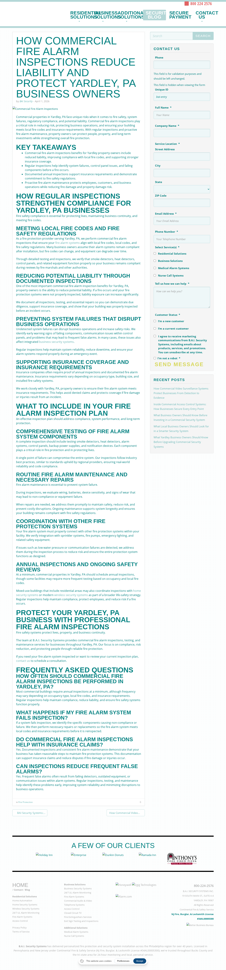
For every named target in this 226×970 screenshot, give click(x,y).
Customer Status (167, 314)
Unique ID (161, 89)
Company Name (167, 125)
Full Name (163, 107)
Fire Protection (25, 802)
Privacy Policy (19, 927)
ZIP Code (160, 195)
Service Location (167, 144)
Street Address (165, 149)
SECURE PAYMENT (179, 15)
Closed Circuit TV (73, 912)
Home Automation (22, 900)
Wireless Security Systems (25, 908)
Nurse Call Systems (170, 275)
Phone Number (166, 231)
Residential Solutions (80, 15)
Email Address (166, 213)
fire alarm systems (67, 243)
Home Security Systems (24, 904)
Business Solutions (104, 15)
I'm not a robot (168, 358)
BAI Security (37, 12)
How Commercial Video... (125, 813)
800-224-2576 (204, 886)
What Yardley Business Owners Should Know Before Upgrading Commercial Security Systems (181, 441)
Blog (27, 889)
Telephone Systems (74, 904)
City (157, 165)
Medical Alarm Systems (173, 268)
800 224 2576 (201, 3)
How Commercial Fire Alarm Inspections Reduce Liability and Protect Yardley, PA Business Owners (75, 67)
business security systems (56, 342)
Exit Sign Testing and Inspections (81, 921)
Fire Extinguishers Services (78, 917)
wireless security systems (71, 595)
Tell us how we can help (172, 283)
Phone (159, 57)
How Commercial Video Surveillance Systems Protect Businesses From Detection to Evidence (181, 393)
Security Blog (156, 15)
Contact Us (204, 15)
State (158, 182)
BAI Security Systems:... (30, 813)
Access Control (20, 920)
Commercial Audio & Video (78, 900)
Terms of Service (20, 931)
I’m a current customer (173, 328)
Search (203, 36)
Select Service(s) (167, 247)
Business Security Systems (78, 888)
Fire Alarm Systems (22, 916)
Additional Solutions (128, 15)
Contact (18, 889)
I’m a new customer (171, 321)
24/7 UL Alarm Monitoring (25, 912)
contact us (23, 661)
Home (20, 885)
